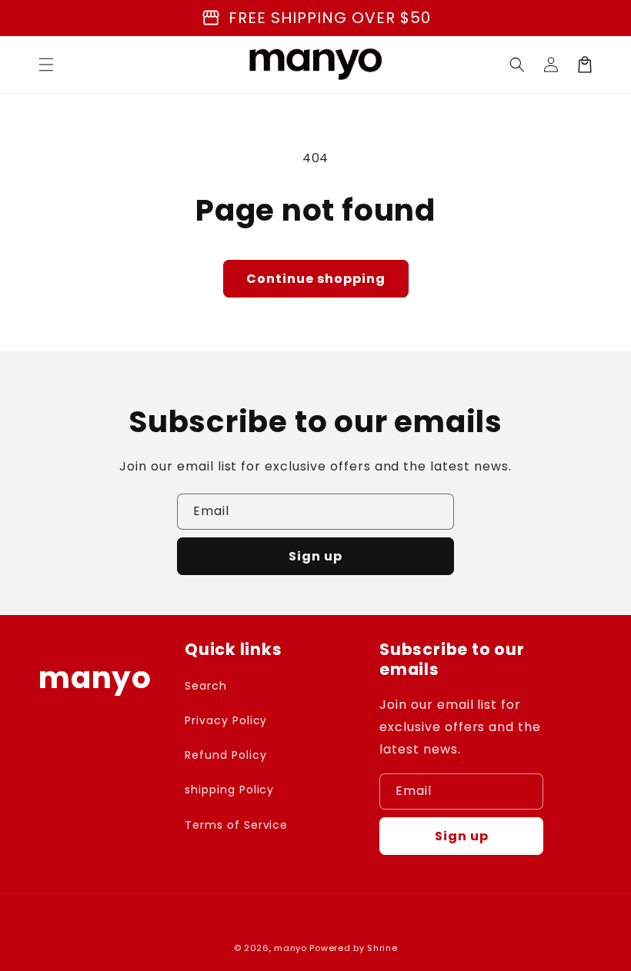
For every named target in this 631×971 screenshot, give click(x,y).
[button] (46, 64)
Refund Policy (225, 755)
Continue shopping (316, 279)
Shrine (382, 948)
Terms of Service (236, 825)
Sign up (315, 556)
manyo (290, 948)
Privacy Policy (226, 720)
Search (206, 685)
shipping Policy (229, 789)
